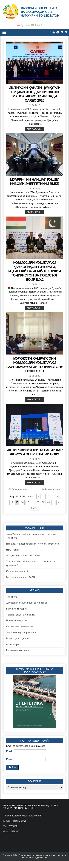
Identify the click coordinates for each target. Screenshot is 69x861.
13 (58, 496)
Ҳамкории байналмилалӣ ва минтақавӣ (27, 602)
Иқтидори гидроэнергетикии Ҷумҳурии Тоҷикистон (33, 543)
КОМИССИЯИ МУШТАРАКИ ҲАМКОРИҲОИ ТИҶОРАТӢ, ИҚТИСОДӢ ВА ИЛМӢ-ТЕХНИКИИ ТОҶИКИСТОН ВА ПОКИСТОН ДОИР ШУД (34, 271)
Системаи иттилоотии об (19, 626)
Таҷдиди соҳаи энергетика (20, 614)
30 (43, 502)
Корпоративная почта (17, 650)
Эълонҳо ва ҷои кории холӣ (21, 632)
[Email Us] (62, 32)
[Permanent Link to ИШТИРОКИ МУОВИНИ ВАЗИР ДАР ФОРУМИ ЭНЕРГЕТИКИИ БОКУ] (34, 425)
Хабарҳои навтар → (52, 489)
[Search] (66, 32)
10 (48, 496)
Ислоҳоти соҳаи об (16, 620)
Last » (34, 508)
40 (48, 502)
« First (31, 496)
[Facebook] (50, 32)
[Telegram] (57, 32)
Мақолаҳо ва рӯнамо (17, 638)
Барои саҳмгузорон (16, 608)
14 (11, 502)
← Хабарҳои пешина (17, 489)
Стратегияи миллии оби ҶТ (20, 577)
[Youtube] (54, 32)
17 (27, 502)
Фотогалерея (13, 644)
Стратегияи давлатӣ (17, 571)
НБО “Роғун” (12, 549)
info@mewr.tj (19, 821)
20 (38, 502)
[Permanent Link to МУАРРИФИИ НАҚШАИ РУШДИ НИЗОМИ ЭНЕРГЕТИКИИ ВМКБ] (34, 154)
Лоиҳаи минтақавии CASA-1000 (23, 555)
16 (22, 502)
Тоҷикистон (12, 596)
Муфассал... (34, 129)
